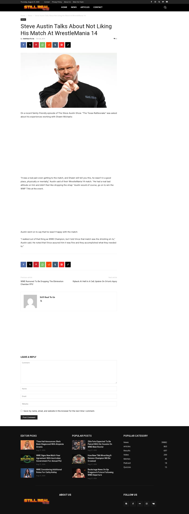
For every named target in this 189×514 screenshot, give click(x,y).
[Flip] (61, 45)
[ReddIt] (49, 45)
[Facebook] (151, 2)
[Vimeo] (163, 2)
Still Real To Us (28, 39)
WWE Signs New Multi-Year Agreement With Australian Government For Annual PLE (49, 458)
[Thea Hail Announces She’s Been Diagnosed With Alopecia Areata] (27, 445)
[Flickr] (140, 503)
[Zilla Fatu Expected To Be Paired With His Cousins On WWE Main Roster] (79, 445)
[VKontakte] (153, 503)
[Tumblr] (55, 45)
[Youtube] (166, 2)
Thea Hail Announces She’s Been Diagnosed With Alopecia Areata (50, 444)
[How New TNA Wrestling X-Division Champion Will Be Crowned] (79, 459)
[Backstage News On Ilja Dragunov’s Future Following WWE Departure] (79, 473)
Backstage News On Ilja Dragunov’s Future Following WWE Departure (100, 472)
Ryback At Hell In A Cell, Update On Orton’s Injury (95, 281)
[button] (165, 7)
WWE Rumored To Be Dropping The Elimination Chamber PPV (42, 283)
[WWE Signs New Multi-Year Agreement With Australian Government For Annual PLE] (27, 459)
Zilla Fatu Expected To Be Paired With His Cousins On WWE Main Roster (100, 444)
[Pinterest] (36, 45)
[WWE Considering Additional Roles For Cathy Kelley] (27, 473)
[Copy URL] (68, 45)
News (30, 15)
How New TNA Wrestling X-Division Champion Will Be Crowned (100, 458)
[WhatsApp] (42, 45)
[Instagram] (155, 2)
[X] (159, 2)
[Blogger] (126, 503)
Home (23, 15)
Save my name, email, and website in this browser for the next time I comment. (59, 411)
